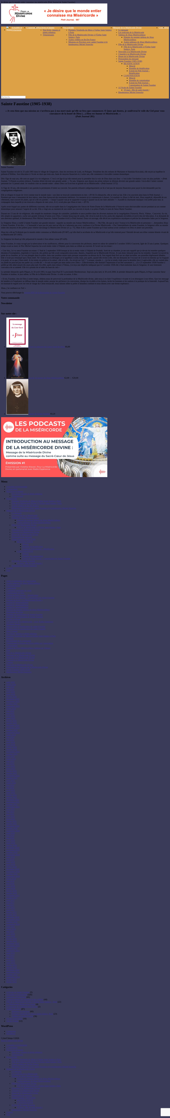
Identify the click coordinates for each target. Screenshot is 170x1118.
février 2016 (11, 939)
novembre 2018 (13, 871)
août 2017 (10, 900)
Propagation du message (128, 59)
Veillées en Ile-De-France (22, 1016)
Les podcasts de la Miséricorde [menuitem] (24, 1074)
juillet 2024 (11, 735)
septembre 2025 (13, 706)
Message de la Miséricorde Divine (127, 27)
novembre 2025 (13, 701)
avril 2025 (10, 716)
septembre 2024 (13, 732)
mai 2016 (10, 931)
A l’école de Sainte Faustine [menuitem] (23, 1105)
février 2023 (11, 771)
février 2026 (11, 696)
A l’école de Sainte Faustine (130, 87)
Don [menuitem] (8, 1114)
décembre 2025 (12, 699)
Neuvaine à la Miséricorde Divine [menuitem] (26, 1088)
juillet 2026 (11, 685)
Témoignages (48, 35)
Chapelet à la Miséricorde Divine (132, 54)
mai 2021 (10, 814)
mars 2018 (10, 888)
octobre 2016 (11, 922)
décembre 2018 (12, 869)
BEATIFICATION (132, 63)
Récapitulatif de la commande (18, 641)
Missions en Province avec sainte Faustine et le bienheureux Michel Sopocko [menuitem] (44, 1067)
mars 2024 (10, 744)
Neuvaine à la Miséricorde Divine (132, 51)
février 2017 (11, 912)
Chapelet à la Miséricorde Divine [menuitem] (25, 1091)
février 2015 (11, 965)
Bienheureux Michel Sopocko (130, 92)
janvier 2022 (11, 797)
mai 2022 (10, 788)
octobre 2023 (11, 754)
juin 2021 (10, 812)
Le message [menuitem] (17, 1071)
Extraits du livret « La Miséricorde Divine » (24, 600)
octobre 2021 (11, 804)
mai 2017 (10, 905)
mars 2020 (10, 843)
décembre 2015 (12, 943)
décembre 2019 (12, 847)
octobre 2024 (11, 730)
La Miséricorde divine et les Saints (20, 1004)
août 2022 (10, 780)
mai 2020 (10, 838)
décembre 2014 (12, 970)
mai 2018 (10, 883)
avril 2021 (10, 816)
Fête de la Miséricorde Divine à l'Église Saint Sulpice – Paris (31, 1002)
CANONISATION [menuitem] (25, 1102)
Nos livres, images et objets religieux (51, 31)
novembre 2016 (13, 919)
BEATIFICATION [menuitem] (25, 1100)
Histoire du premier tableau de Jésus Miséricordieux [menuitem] (38, 1079)
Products (10, 638)
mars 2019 (10, 864)
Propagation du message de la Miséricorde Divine (27, 667)
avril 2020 (10, 840)
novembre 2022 (13, 776)
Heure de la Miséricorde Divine (131, 56)
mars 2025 (10, 718)
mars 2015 (10, 963)
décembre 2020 (12, 826)
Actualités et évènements (17, 28)
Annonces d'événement (16, 997)
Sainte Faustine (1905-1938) (130, 61)
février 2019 (11, 867)
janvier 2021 (11, 824)
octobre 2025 (11, 704)
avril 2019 (10, 862)
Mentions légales (13, 624)
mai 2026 (10, 689)
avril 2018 (10, 886)
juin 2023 (10, 761)
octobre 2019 (11, 852)
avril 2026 (10, 692)
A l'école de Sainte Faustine (17, 992)
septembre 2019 (13, 855)
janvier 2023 (11, 773)
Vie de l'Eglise (12, 1021)
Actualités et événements (16, 994)
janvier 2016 (11, 941)
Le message (123, 30)
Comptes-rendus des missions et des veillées (24, 999)
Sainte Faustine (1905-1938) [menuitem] (23, 1098)
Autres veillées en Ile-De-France (81, 39)
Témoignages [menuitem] (17, 1055)
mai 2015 (10, 958)
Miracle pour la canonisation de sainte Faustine (26, 629)
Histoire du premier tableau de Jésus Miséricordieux (38, 520)
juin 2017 (10, 903)
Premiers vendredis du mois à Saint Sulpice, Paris (32, 1014)
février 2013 (11, 979)
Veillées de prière (13, 1009)
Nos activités (68, 27)
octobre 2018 (11, 874)
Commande (11, 588)
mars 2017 (10, 910)
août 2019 (10, 857)
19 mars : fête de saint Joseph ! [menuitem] (30, 1107)
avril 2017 (10, 907)
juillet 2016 (11, 929)
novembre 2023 (13, 752)
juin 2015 (10, 955)
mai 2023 (10, 764)
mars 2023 (10, 768)
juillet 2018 (11, 879)
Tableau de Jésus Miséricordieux (132, 35)
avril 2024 (10, 742)
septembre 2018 (13, 876)
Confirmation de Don (15, 593)
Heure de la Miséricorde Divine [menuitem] (25, 1093)
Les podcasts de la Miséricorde (131, 32)
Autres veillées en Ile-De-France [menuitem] (25, 1064)
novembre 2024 (13, 728)
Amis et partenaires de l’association (21, 581)
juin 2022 (10, 785)
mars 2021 (10, 819)
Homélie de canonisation (139, 80)
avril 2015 (10, 960)
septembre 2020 (13, 831)
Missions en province (20, 1011)
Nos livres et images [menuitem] (14, 1050)
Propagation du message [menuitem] (22, 1095)
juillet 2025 (11, 708)
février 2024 (11, 747)
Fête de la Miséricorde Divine (130, 44)
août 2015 (10, 953)
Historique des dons (14, 612)
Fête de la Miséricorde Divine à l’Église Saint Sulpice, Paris (37, 503)
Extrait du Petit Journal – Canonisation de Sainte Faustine (142, 84)
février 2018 (11, 891)
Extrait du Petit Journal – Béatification (139, 72)
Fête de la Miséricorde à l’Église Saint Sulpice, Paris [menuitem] (39, 1086)
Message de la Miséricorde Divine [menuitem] (20, 1069)
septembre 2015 (13, 951)
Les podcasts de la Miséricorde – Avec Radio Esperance (29, 622)
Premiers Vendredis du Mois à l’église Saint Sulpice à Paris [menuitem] (36, 1059)
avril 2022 (10, 790)
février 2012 (11, 982)
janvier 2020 (11, 845)
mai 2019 (10, 859)
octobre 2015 (11, 948)
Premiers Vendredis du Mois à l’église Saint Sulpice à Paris (36, 501)
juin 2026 (10, 687)
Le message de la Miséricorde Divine (21, 1006)
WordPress (10, 1034)
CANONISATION (132, 75)
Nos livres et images (45, 27)
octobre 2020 (11, 828)
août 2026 (10, 682)
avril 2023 (10, 766)
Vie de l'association (14, 1018)
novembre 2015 (13, 946)
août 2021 (10, 809)
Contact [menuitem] (9, 1112)
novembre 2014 (13, 972)
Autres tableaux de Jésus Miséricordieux (140, 42)
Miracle (132, 66)
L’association (31, 27)
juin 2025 (10, 711)
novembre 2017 (13, 895)
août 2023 (10, 756)
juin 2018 (10, 881)
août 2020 (10, 833)
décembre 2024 (12, 725)
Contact (162, 27)
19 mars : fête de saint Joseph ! (136, 90)
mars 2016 (10, 936)
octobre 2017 (11, 898)
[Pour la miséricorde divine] (54, 23)
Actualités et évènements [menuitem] (16, 1045)
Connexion (11, 1031)
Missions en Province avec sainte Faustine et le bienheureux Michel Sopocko (88, 43)
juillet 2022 (11, 783)
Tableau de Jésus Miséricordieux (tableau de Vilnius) (28, 648)
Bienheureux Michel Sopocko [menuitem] (24, 1110)
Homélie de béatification (139, 68)
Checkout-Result (13, 586)
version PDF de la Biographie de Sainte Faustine (44, 292)
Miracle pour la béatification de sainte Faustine (25, 626)
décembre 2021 (12, 800)
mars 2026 (10, 694)
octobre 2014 (11, 975)
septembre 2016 (13, 924)
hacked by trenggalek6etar (17, 602)
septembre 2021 (13, 807)
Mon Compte (12, 631)
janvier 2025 (11, 723)
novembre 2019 (13, 850)
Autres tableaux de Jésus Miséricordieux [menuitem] (34, 1081)
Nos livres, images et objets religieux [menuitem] (27, 1052)
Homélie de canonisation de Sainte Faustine (24, 617)
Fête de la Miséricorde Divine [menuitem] (24, 1083)
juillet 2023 (11, 759)
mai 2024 (10, 740)
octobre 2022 (11, 778)
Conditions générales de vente (18, 590)
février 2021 (11, 821)
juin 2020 (10, 836)
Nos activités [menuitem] (11, 1057)
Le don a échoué (13, 619)
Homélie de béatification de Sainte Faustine (24, 614)
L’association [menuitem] (11, 1047)
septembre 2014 (13, 977)
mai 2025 (10, 713)
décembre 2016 (12, 917)
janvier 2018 (11, 893)
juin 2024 (10, 737)
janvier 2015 (11, 967)
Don (167, 27)
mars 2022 (10, 792)
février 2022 (11, 795)
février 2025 (11, 720)
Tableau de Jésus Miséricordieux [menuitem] (25, 1076)
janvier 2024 (11, 749)
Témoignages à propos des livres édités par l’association (29, 643)
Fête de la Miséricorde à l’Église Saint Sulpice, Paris (39, 527)
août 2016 (10, 927)
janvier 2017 (11, 915)
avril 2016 (10, 934)
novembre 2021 (13, 802)
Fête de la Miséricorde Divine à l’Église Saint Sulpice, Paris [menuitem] (37, 1062)
